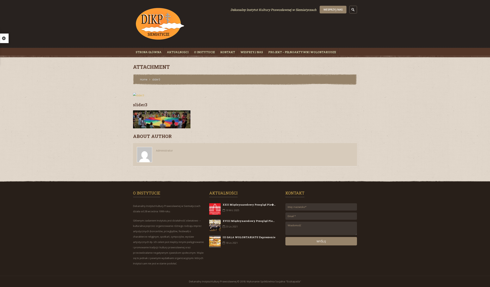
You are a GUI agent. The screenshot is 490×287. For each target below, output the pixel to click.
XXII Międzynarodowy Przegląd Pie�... (249, 204)
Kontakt (227, 52)
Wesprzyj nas (333, 9)
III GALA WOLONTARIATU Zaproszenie (249, 237)
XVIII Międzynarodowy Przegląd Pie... (248, 221)
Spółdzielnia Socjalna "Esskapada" (280, 281)
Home (144, 79)
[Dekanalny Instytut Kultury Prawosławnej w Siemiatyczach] (159, 42)
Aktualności (178, 52)
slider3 (140, 104)
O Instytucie (204, 52)
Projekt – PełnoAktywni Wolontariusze (302, 52)
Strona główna (149, 52)
